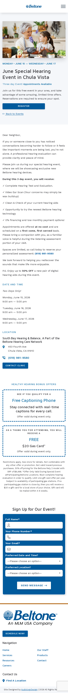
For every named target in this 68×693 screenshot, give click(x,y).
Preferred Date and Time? (21, 555)
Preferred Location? (18, 567)
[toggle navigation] (63, 6)
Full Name (11, 519)
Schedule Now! (15, 633)
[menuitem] (17, 650)
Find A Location (16, 680)
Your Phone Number (17, 531)
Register (24, 106)
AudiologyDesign (29, 689)
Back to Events (14, 113)
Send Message (32, 585)
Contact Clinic (15, 365)
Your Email (11, 543)
